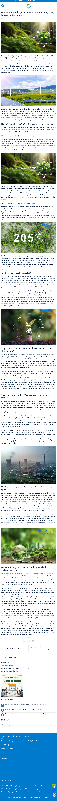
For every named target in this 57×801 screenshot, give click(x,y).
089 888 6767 (10, 748)
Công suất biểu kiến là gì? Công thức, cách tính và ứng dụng (23, 709)
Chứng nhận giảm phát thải (9, 671)
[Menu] (2, 5)
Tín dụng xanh (5, 662)
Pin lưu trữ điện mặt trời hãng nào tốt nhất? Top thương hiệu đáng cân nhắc (28, 714)
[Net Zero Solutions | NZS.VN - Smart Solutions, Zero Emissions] (28, 5)
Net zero (48, 111)
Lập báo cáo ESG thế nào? (12, 648)
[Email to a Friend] (30, 640)
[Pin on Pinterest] (33, 640)
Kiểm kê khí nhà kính (7, 665)
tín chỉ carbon (8, 186)
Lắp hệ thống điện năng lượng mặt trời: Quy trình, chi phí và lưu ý (25, 704)
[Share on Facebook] (24, 640)
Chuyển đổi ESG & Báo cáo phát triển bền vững (15, 668)
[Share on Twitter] (27, 640)
